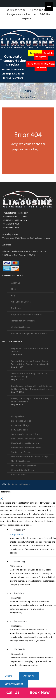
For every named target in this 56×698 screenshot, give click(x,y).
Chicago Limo (17, 416)
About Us (15, 283)
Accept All (28, 676)
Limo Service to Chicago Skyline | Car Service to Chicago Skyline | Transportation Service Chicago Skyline (32, 388)
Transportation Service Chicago (25, 434)
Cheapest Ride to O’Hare (22, 470)
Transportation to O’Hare (23, 321)
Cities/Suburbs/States (21, 302)
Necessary (19, 530)
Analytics (19, 593)
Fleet (13, 289)
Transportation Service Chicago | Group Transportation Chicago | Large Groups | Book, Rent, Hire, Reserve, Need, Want (29, 363)
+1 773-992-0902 (16, 10)
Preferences (20, 621)
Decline (8, 676)
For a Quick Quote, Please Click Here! (41, 66)
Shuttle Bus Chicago (20, 461)
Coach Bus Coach (19, 474)
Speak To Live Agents (44, 55)
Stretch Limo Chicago (21, 452)
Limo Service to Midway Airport (26, 448)
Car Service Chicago (20, 425)
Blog (13, 295)
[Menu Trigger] (49, 6)
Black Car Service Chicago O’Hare (26, 439)
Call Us (13, 692)
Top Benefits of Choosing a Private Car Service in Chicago (29, 375)
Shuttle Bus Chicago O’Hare (24, 465)
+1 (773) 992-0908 (11, 224)
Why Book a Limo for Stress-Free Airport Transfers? (30, 350)
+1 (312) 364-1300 (11, 227)
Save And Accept (14, 684)
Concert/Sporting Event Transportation (29, 333)
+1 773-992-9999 (38, 10)
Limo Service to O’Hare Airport (25, 443)
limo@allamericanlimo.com (21, 14)
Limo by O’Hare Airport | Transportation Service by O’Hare (29, 400)
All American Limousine (19, 484)
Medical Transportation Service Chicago (29, 457)
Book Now (35, 53)
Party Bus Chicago (19, 430)
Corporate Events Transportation (26, 314)
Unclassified (20, 649)
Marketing (19, 562)
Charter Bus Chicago (20, 327)
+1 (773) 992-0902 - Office (15, 216)
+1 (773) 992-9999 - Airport (15, 220)
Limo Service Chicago (21, 421)
